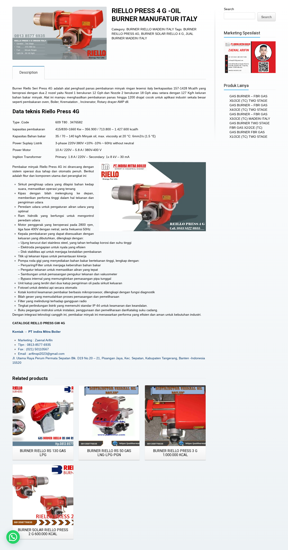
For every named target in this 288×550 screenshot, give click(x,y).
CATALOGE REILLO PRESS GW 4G (38, 323)
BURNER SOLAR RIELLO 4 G (162, 33)
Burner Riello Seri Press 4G (32, 88)
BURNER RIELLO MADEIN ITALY (150, 29)
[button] (13, 537)
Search (229, 9)
